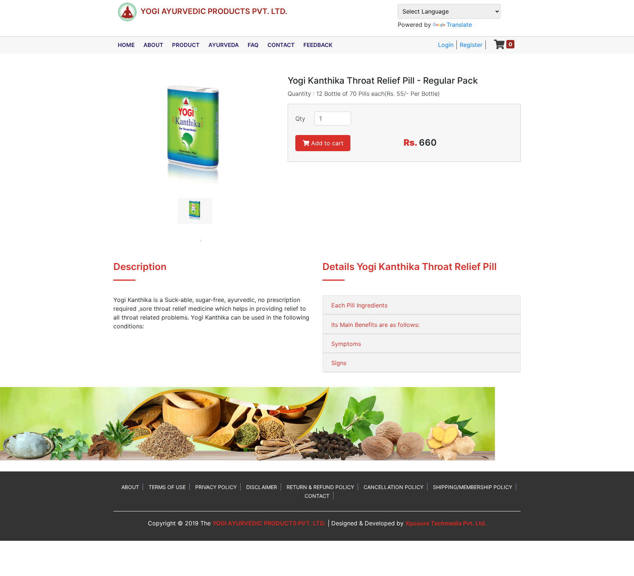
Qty (300, 118)
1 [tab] (200, 240)
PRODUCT (186, 44)
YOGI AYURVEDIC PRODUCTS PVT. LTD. (269, 523)
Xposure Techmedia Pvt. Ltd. (446, 523)
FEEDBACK (317, 44)
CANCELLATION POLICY (393, 487)
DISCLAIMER (261, 487)
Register (471, 44)
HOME (126, 44)
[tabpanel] (195, 211)
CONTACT (281, 44)
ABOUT (153, 44)
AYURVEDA (223, 44)
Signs (338, 363)
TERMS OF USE (167, 487)
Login (445, 44)
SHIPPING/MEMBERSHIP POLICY (472, 487)
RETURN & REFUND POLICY (320, 487)
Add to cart (326, 143)
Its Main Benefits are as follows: (375, 324)
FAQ (253, 44)
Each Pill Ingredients (359, 305)
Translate (459, 24)
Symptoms (346, 343)
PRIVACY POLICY (216, 487)
